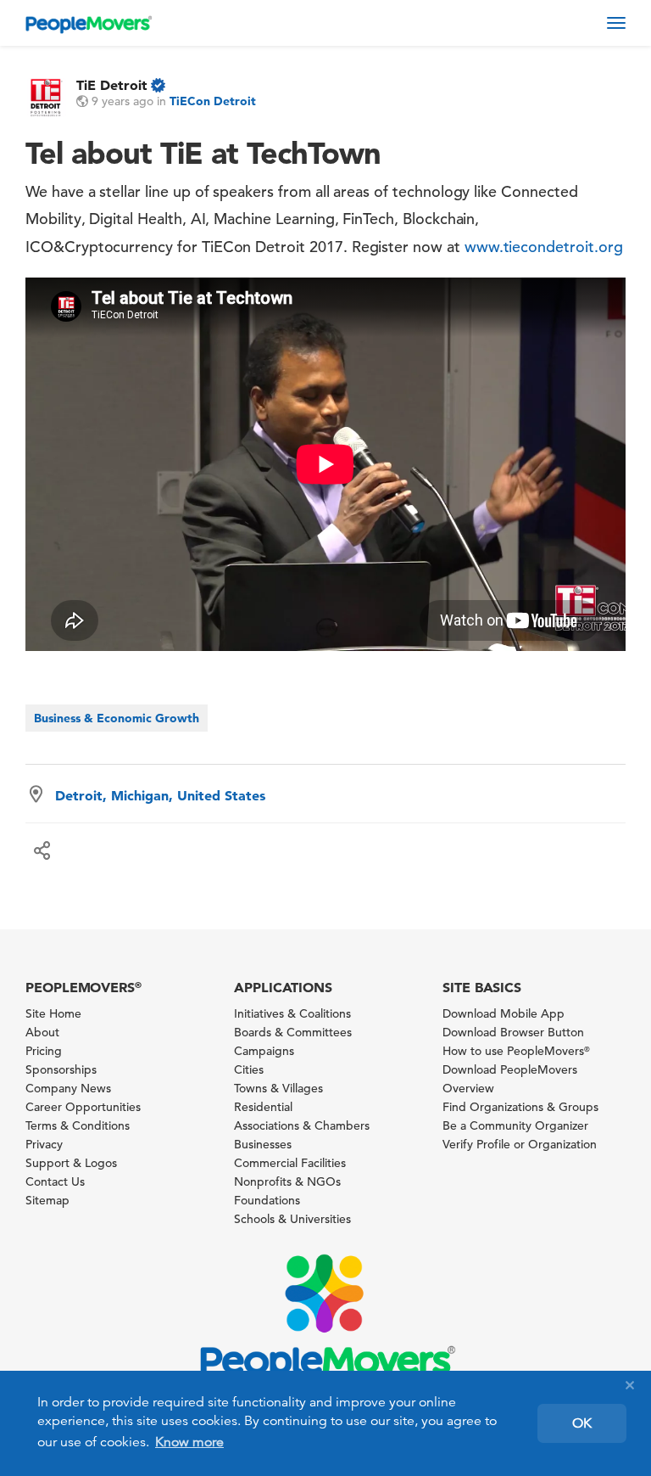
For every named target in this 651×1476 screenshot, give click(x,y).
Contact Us (55, 1181)
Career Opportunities (83, 1106)
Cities (249, 1069)
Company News (68, 1088)
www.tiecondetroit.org (544, 246)
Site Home (53, 1013)
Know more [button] (189, 1442)
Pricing (43, 1050)
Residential (263, 1106)
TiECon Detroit (213, 101)
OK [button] (582, 1423)
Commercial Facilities (290, 1162)
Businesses (263, 1144)
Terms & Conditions (77, 1125)
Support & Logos (71, 1162)
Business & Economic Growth (116, 718)
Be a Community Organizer (515, 1125)
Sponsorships (61, 1069)
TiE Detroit (111, 84)
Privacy (44, 1144)
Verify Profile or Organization (519, 1144)
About (42, 1032)
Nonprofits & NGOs (287, 1181)
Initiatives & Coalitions (292, 1013)
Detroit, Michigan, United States (160, 795)
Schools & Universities (292, 1218)
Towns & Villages (278, 1088)
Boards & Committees (293, 1032)
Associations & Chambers (302, 1125)
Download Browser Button (513, 1032)
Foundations (267, 1200)
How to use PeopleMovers (516, 1050)
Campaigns (264, 1050)
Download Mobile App (503, 1013)
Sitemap (47, 1200)
